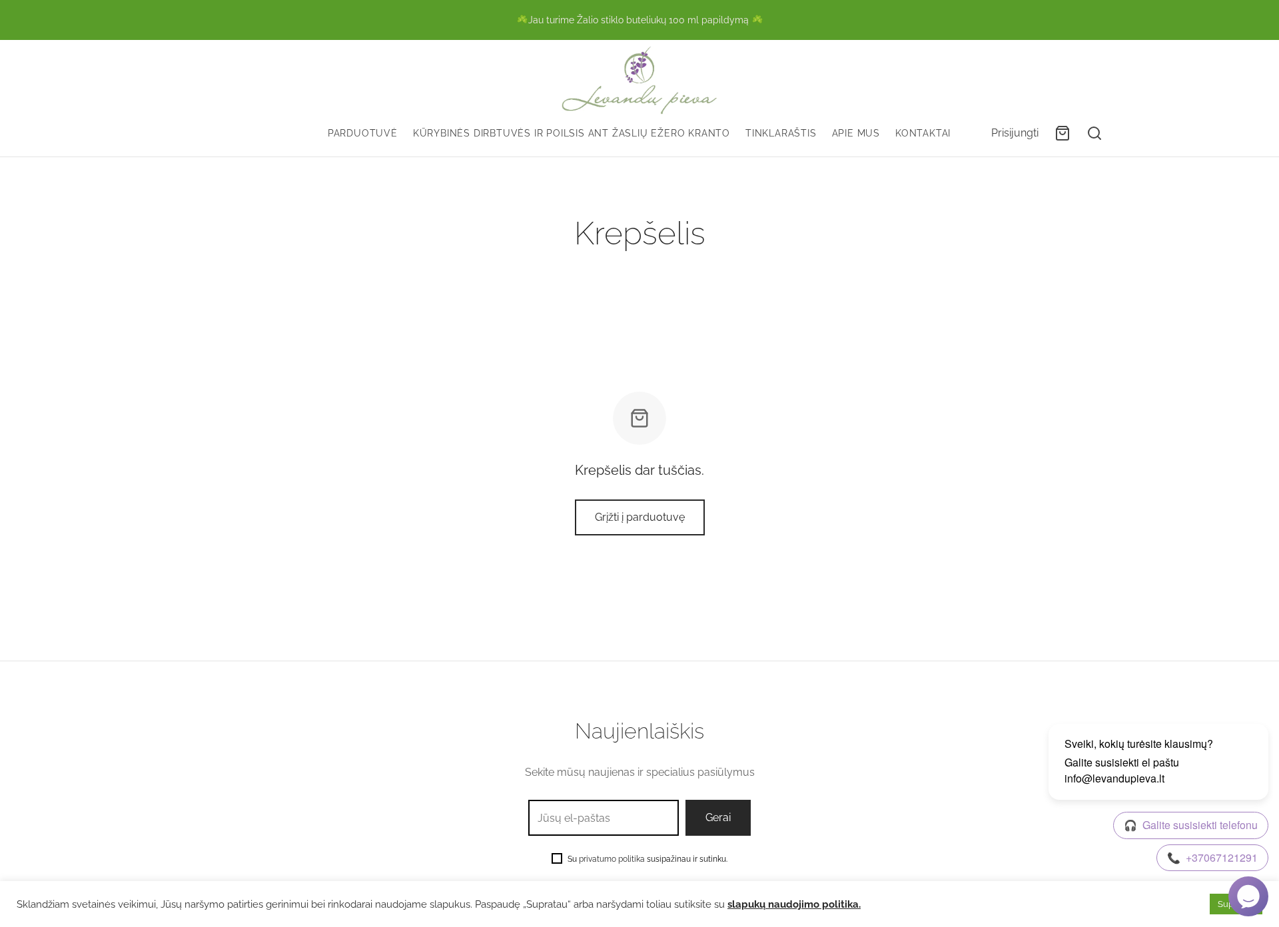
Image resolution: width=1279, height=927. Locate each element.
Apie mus (856, 133)
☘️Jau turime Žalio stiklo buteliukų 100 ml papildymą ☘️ (639, 19)
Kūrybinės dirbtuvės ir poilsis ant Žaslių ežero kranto (571, 133)
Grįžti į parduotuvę (640, 517)
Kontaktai (923, 133)
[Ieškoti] (1094, 133)
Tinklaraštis (781, 133)
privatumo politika (612, 859)
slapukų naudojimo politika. (794, 904)
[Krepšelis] (1062, 133)
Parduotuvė (363, 133)
